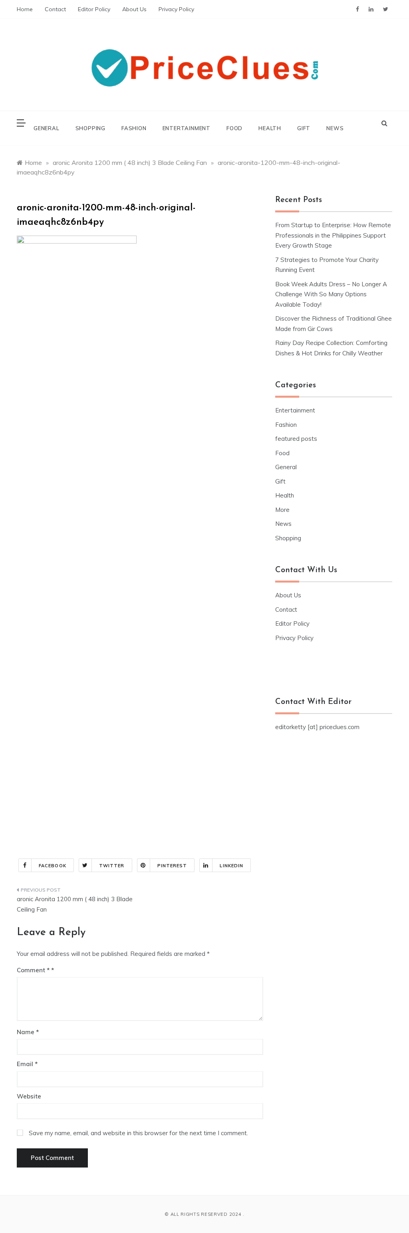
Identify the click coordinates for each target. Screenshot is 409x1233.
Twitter (112, 865)
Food (234, 128)
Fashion (134, 128)
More (282, 509)
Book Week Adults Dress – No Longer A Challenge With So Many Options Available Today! (331, 294)
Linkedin (231, 865)
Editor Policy (94, 9)
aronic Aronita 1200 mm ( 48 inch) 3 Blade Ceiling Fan (75, 904)
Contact (55, 9)
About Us (134, 9)
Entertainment (186, 128)
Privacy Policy (176, 9)
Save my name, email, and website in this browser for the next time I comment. (138, 1133)
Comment (33, 970)
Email (27, 1064)
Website (29, 1096)
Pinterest (172, 865)
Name (28, 1032)
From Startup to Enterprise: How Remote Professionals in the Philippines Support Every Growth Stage (333, 235)
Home (25, 9)
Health (269, 128)
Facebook (52, 865)
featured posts (296, 438)
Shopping (90, 128)
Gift (303, 128)
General (47, 128)
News (334, 128)
